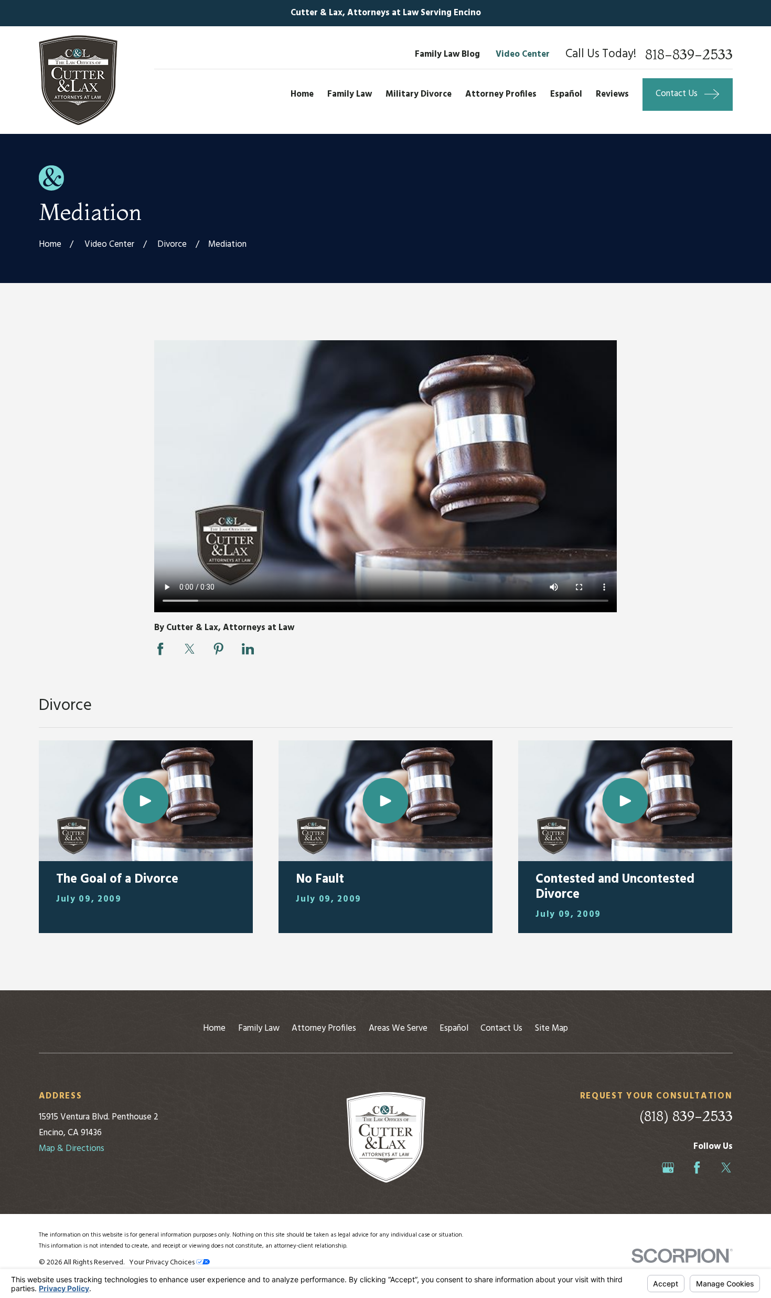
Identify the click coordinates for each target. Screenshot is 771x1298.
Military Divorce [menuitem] (418, 94)
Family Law (259, 1028)
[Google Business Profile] (668, 1167)
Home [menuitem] (302, 94)
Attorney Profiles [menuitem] (501, 94)
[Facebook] (697, 1167)
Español (454, 1028)
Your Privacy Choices (162, 1263)
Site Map (551, 1028)
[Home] (78, 80)
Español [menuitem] (566, 94)
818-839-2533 (689, 55)
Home (214, 1028)
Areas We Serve (398, 1028)
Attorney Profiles (324, 1028)
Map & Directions (71, 1149)
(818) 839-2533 (686, 1116)
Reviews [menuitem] (612, 94)
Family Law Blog (447, 54)
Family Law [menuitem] (349, 94)
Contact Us (501, 1028)
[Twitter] (726, 1167)
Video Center (523, 54)
